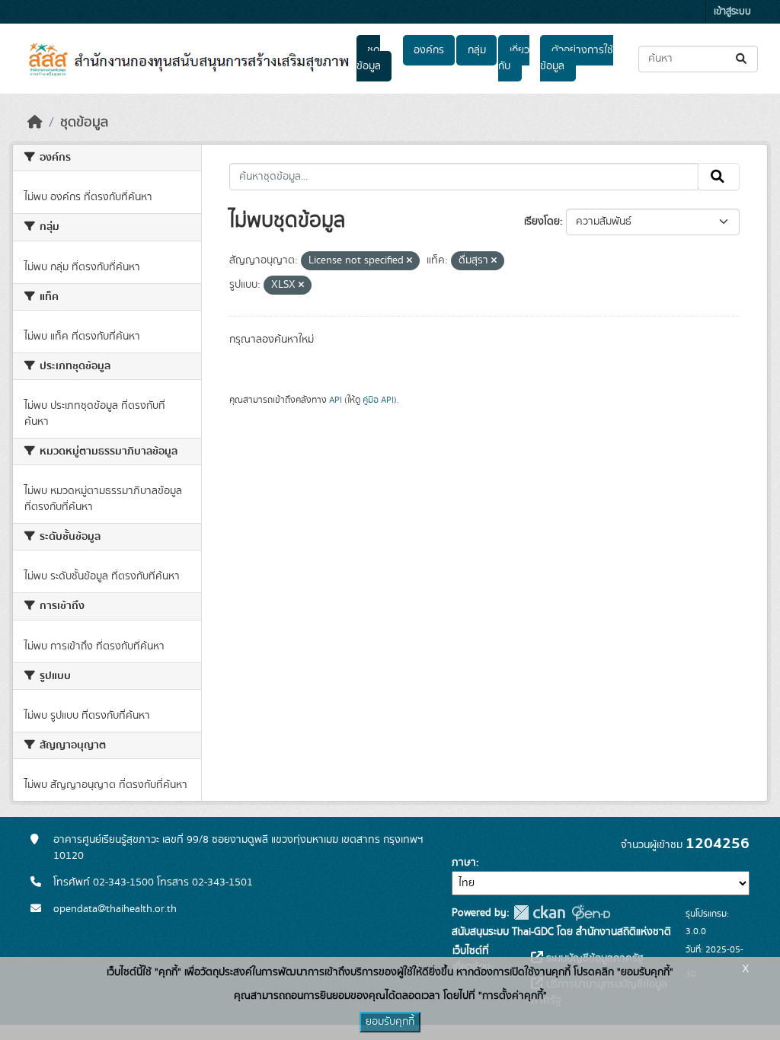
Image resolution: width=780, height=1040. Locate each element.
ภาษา (464, 862)
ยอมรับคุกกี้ (390, 1021)
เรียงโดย (542, 221)
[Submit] (742, 59)
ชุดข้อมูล (368, 58)
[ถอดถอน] (409, 261)
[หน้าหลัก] (35, 122)
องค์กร (429, 50)
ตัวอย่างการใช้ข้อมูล (576, 58)
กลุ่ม (477, 50)
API (335, 400)
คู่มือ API (378, 400)
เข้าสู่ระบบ (732, 12)
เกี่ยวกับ (513, 58)
